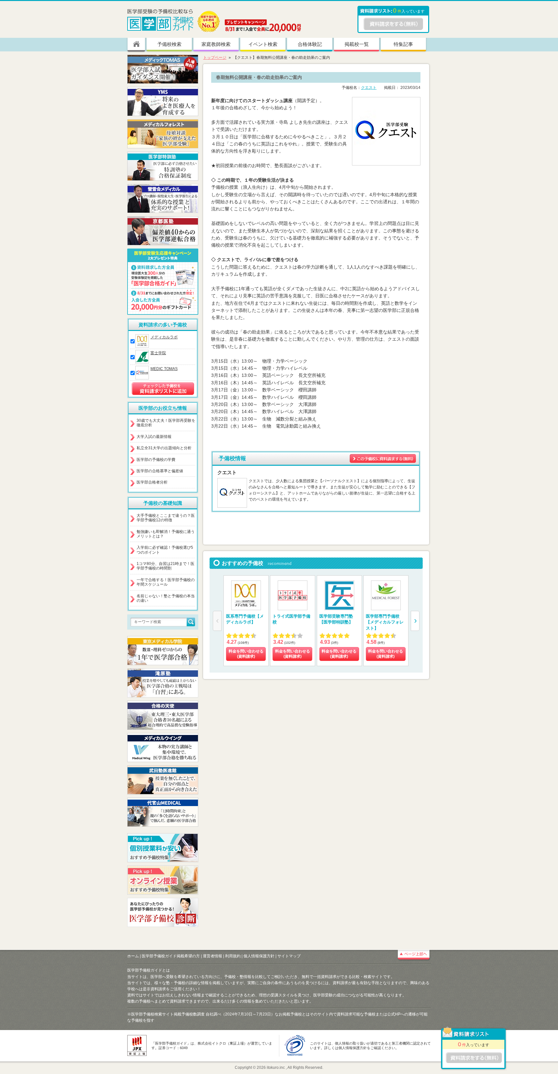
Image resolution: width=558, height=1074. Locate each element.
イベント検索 (262, 44)
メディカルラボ (164, 337)
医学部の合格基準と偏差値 (160, 471)
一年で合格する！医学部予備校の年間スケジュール (166, 582)
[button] (415, 621)
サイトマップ (289, 956)
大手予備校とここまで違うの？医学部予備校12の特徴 (166, 517)
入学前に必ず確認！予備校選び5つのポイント (165, 549)
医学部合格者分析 (152, 482)
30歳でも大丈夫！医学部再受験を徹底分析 (166, 422)
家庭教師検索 (216, 44)
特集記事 (403, 44)
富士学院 (158, 353)
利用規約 (233, 956)
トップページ (214, 57)
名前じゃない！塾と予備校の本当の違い (166, 598)
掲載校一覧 (357, 44)
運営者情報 (212, 956)
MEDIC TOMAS (164, 369)
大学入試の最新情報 (154, 436)
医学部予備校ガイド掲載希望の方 (171, 956)
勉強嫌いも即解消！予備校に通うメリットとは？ (166, 533)
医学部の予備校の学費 (156, 459)
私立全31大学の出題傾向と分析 (164, 448)
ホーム (133, 956)
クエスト (369, 87)
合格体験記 (310, 44)
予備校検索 (169, 44)
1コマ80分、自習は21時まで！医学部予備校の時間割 (165, 565)
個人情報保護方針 (258, 956)
